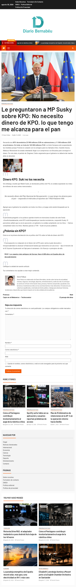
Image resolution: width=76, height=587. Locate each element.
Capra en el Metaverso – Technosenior (17, 296)
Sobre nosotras (20, 2)
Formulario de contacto (35, 2)
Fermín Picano (20, 424)
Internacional (7, 447)
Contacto (6, 464)
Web (6, 357)
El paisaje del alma (66, 296)
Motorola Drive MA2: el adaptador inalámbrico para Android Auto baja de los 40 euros (20, 534)
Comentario (9, 314)
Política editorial (26, 4)
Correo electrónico (12, 350)
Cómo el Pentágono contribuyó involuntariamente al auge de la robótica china (52, 534)
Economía (6, 450)
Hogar (5, 442)
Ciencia (5, 453)
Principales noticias (7, 103)
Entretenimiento (8, 461)
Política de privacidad (22, 7)
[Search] (73, 48)
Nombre (8, 343)
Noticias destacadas (10, 445)
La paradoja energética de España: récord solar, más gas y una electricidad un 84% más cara (18, 574)
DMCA (17, 4)
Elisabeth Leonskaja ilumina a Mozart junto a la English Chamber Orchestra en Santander (55, 574)
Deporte (6, 458)
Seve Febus (6, 135)
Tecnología (6, 456)
